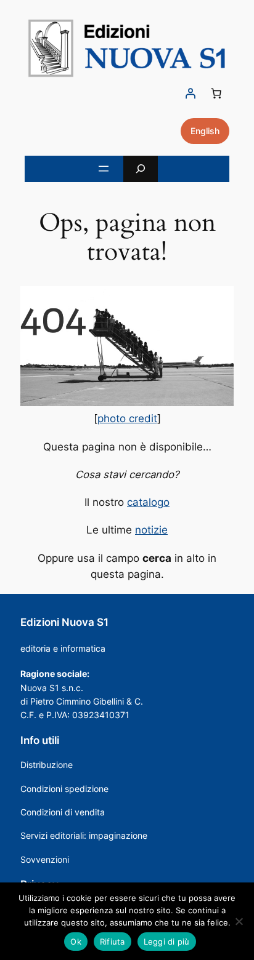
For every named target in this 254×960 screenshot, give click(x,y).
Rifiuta (112, 941)
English (204, 131)
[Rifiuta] (238, 921)
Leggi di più (167, 941)
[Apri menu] (103, 168)
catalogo (148, 502)
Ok (75, 941)
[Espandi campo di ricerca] (140, 169)
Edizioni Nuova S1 (64, 622)
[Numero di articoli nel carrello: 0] (216, 93)
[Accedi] (190, 93)
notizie (151, 530)
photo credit (127, 418)
